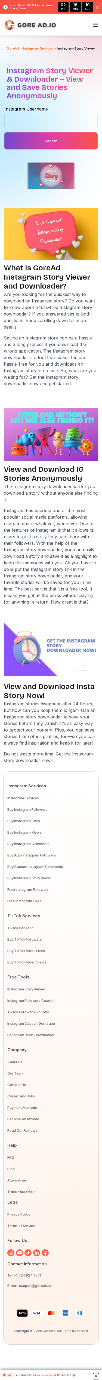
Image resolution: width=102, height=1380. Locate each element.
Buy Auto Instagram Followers (31, 855)
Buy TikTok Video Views (26, 962)
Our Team (15, 1073)
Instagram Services (38, 48)
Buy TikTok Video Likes (26, 950)
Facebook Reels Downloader (31, 1035)
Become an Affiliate (23, 1119)
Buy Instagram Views (24, 832)
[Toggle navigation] (95, 25)
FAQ (10, 1157)
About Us (14, 1062)
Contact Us (16, 1084)
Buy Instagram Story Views (29, 878)
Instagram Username (26, 109)
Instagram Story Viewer (26, 989)
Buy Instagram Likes (23, 821)
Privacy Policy (18, 1214)
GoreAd (13, 48)
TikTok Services (20, 928)
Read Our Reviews (22, 1130)
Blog (10, 1169)
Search (50, 141)
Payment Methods (22, 1107)
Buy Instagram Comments (28, 844)
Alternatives (17, 1180)
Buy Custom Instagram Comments (35, 866)
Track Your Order (21, 1191)
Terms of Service (21, 1225)
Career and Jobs (21, 1096)
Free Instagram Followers (28, 889)
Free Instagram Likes (24, 901)
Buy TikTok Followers (24, 939)
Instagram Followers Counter (31, 1000)
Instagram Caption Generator (31, 1023)
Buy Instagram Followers (27, 809)
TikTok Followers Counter (28, 1012)
